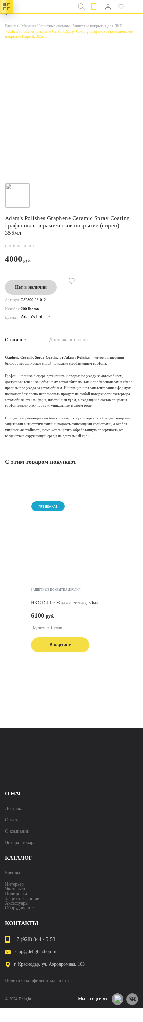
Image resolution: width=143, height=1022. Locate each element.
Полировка (16, 893)
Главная (11, 26)
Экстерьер (15, 889)
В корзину (60, 644)
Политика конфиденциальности (37, 980)
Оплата (12, 820)
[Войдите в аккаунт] (107, 6)
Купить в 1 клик (47, 627)
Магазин (27, 26)
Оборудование (19, 908)
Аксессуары (16, 903)
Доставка (14, 808)
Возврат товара (20, 842)
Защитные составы (53, 26)
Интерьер (14, 884)
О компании (17, 831)
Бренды (12, 873)
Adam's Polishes (36, 317)
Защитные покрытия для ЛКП (96, 26)
